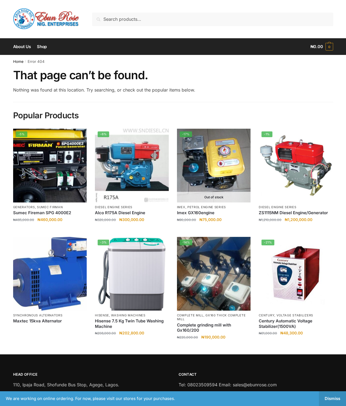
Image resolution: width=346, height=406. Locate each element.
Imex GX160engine (195, 212)
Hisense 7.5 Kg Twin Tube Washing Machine (129, 323)
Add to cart (49, 230)
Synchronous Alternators (38, 315)
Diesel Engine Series (113, 207)
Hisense (102, 315)
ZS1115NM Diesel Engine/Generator (293, 212)
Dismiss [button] (332, 398)
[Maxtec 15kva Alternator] (50, 274)
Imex (181, 207)
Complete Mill (190, 315)
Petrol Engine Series (206, 207)
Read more (214, 230)
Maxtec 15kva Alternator (37, 320)
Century (266, 315)
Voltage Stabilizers (295, 315)
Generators (24, 207)
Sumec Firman (50, 207)
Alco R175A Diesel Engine (120, 212)
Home (18, 61)
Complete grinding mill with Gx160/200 (204, 327)
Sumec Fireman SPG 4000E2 (42, 212)
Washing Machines (128, 315)
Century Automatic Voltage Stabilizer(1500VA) (285, 323)
